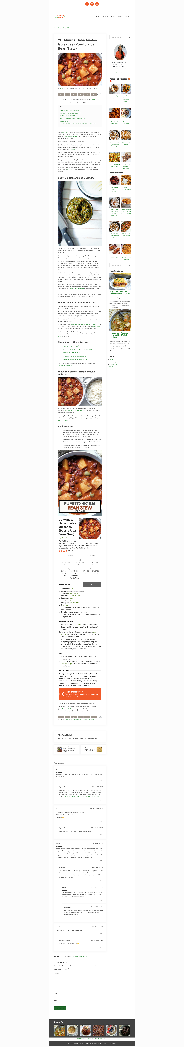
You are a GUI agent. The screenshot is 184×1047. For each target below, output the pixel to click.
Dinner (68, 719)
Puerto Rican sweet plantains (73, 410)
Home (55, 27)
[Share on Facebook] (67, 94)
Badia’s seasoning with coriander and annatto (84, 324)
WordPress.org (113, 367)
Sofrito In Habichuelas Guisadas (69, 110)
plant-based (65, 132)
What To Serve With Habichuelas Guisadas (72, 118)
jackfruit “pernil (62, 420)
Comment (57, 973)
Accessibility (103, 1038)
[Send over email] (87, 94)
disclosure (95, 99)
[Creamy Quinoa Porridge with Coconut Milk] (111, 1030)
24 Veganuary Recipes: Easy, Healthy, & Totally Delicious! (118, 335)
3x (98, 584)
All (65, 719)
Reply (101, 780)
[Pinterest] (92, 4)
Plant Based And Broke (85, 1043)
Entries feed (112, 362)
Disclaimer (80, 1038)
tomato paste (76, 596)
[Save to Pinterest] (61, 94)
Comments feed (113, 364)
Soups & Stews (67, 27)
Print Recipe (87, 102)
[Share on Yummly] (74, 94)
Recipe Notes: (64, 121)
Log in (111, 359)
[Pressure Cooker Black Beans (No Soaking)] (124, 1030)
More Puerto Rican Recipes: (68, 115)
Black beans (71, 169)
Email (55, 1000)
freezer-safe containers (77, 288)
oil (73, 589)
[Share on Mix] (81, 94)
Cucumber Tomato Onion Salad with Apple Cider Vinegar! (81, 796)
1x (86, 584)
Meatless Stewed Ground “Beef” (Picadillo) (76, 359)
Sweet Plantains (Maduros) (71, 352)
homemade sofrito (83, 273)
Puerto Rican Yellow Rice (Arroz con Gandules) (77, 349)
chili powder (74, 603)
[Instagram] (97, 4)
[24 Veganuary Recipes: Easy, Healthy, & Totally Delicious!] (59, 1030)
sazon (72, 598)
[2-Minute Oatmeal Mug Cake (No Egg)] (72, 1030)
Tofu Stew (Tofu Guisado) (71, 346)
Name (56, 993)
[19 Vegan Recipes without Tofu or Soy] (98, 1030)
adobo (72, 600)
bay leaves (66, 605)
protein (73, 149)
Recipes (60, 27)
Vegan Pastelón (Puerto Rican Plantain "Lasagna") (119, 293)
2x (92, 584)
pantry (60, 336)
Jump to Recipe (75, 102)
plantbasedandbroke (65, 709)
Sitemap (96, 1038)
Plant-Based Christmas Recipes (79, 719)
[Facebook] (87, 4)
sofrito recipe (67, 664)
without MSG (96, 326)
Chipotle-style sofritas (65, 365)
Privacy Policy (88, 1038)
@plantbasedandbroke (76, 694)
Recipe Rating (57, 969)
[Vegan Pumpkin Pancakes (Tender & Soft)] (85, 1030)
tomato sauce (73, 593)
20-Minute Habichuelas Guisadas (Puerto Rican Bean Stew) (78, 124)
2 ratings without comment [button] (79, 956)
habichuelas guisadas (70, 136)
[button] (60, 551)
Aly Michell (63, 538)
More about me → (120, 73)
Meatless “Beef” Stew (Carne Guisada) (74, 356)
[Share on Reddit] (94, 94)
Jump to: (63, 107)
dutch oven (79, 625)
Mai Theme (113, 1043)
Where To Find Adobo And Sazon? (70, 113)
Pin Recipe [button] (92, 555)
